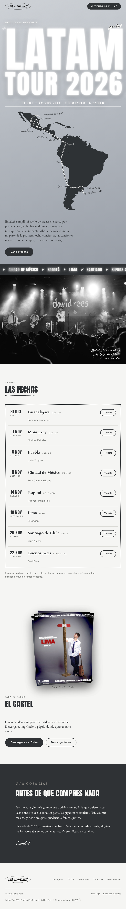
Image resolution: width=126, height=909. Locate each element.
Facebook (84, 879)
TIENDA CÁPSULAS (105, 6)
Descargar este (27, 742)
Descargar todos (67, 742)
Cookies (117, 893)
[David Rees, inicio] (18, 6)
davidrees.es (114, 879)
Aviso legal (95, 893)
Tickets (108, 412)
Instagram (58, 879)
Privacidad (107, 893)
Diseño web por (63, 900)
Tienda (97, 879)
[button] (63, 648)
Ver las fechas (19, 251)
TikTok (71, 879)
